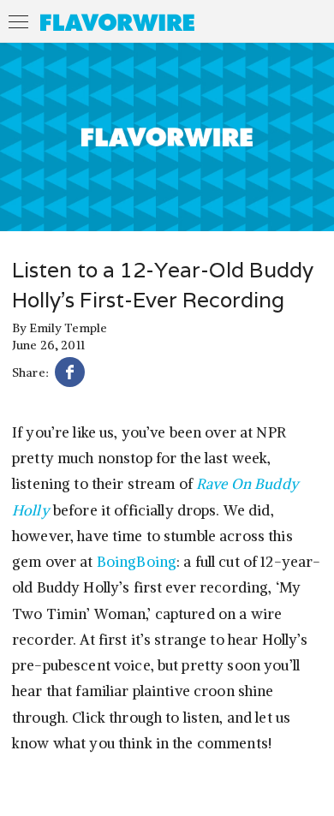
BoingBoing (136, 561)
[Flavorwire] (117, 22)
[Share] (70, 374)
